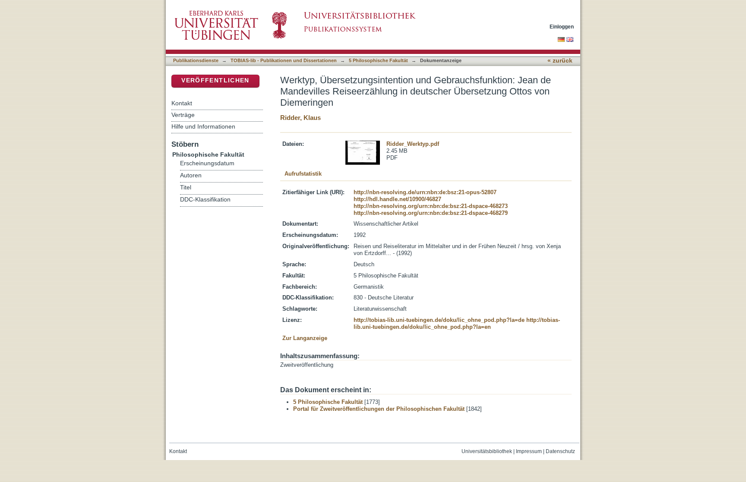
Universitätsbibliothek (487, 451)
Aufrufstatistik (303, 173)
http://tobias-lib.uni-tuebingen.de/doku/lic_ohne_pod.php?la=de (439, 320)
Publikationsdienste (195, 60)
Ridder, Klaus (300, 117)
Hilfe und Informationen (203, 126)
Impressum (529, 451)
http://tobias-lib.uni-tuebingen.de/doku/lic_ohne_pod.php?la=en (457, 323)
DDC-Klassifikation (205, 199)
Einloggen (562, 26)
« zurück (559, 60)
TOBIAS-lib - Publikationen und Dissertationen (284, 60)
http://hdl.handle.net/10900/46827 (397, 199)
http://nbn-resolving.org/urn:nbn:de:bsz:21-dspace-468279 (431, 213)
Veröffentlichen (215, 80)
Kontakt (181, 103)
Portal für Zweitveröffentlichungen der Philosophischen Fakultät (379, 409)
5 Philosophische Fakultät (378, 60)
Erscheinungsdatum (207, 163)
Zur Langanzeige (304, 338)
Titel (185, 187)
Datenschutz (560, 451)
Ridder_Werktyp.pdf (412, 144)
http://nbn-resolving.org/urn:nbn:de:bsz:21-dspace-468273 (431, 206)
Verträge (183, 114)
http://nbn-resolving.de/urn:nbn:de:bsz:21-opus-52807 (425, 192)
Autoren (191, 175)
